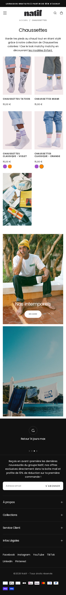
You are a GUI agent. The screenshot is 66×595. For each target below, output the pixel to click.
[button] (5, 13)
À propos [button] (9, 502)
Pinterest (20, 561)
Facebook (9, 554)
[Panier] (61, 13)
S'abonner (53, 485)
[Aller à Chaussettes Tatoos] (17, 75)
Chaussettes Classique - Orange (47, 155)
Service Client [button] (11, 528)
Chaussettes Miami (46, 99)
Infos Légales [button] (11, 541)
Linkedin (7, 561)
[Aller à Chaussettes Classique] (17, 130)
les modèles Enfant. (41, 50)
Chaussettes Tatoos (16, 99)
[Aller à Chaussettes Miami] (48, 75)
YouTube (38, 554)
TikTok (51, 554)
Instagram (24, 554)
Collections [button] (10, 515)
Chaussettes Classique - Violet (15, 155)
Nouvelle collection (17, 200)
